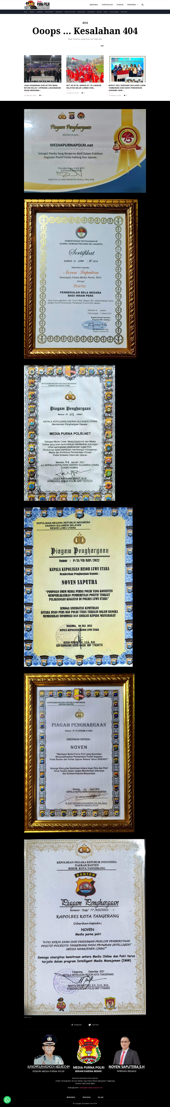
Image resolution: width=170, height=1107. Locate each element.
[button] (142, 4)
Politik (105, 11)
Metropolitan (59, 11)
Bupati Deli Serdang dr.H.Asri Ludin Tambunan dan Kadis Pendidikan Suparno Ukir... (127, 88)
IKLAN (100, 1097)
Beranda (94, 5)
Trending (131, 5)
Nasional (99, 11)
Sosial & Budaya (114, 11)
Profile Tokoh (124, 11)
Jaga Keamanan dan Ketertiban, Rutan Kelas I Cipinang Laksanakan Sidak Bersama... (42, 88)
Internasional (81, 11)
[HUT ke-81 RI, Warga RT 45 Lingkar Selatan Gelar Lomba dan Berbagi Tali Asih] (85, 69)
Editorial (32, 11)
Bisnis (25, 11)
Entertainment (49, 11)
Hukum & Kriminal (70, 11)
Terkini (119, 5)
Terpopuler (107, 5)
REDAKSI (87, 1097)
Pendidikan (40, 11)
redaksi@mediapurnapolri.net (91, 1088)
